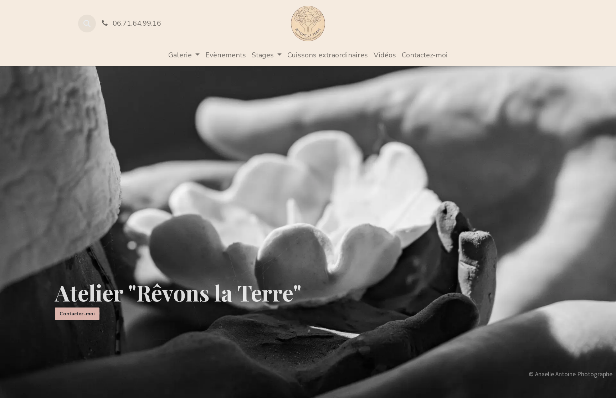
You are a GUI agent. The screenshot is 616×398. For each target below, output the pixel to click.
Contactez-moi (77, 313)
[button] (87, 23)
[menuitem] (183, 55)
